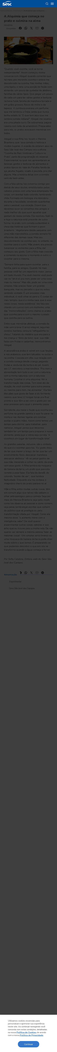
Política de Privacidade (31, 1035)
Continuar (28, 1044)
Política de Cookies (26, 1032)
